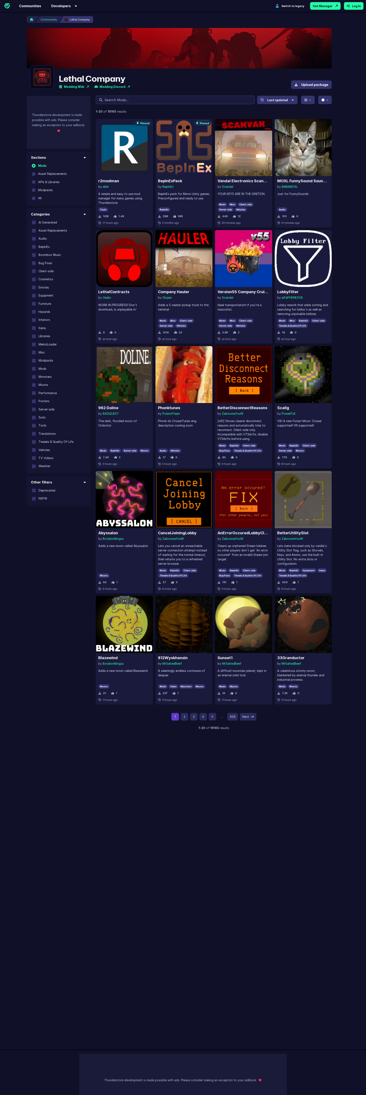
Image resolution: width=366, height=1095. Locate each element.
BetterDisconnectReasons (242, 408)
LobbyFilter (288, 292)
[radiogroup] (58, 182)
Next (245, 716)
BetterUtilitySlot (293, 533)
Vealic (107, 297)
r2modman (108, 181)
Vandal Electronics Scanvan (244, 181)
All (40, 198)
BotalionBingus (113, 538)
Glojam (167, 297)
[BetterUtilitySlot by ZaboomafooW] (303, 499)
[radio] (34, 166)
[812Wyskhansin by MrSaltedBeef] (184, 624)
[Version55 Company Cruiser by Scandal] (243, 258)
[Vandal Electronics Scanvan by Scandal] (243, 147)
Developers (61, 6)
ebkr (106, 186)
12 (239, 216)
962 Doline (108, 408)
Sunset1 (225, 658)
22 (180, 332)
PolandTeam (171, 413)
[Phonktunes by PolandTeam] (184, 374)
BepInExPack (170, 181)
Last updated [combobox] (277, 100)
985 (180, 216)
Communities (30, 6)
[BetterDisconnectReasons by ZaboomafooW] (243, 374)
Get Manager (323, 6)
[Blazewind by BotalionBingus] (124, 624)
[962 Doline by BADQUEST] (124, 374)
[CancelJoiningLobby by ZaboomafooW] (184, 499)
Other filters (41, 482)
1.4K (121, 216)
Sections (38, 157)
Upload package (314, 85)
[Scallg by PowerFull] (303, 374)
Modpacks (45, 190)
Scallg (283, 408)
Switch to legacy (292, 6)
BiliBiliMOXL (290, 186)
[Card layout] (308, 100)
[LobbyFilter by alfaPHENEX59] (303, 258)
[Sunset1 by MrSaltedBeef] (243, 624)
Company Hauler (173, 292)
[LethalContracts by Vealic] (124, 258)
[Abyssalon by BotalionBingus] (124, 499)
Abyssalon (108, 533)
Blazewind (108, 658)
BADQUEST (111, 413)
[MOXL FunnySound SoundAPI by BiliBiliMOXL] (303, 147)
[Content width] (325, 100)
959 (233, 716)
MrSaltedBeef (172, 663)
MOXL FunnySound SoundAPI (303, 181)
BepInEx (168, 186)
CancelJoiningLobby (177, 533)
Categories (40, 214)
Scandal (227, 186)
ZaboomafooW (232, 413)
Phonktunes (169, 408)
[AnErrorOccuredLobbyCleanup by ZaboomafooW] (243, 499)
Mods (42, 165)
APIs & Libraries (49, 182)
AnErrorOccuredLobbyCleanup (244, 533)
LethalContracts (113, 292)
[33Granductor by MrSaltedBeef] (303, 624)
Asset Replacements (52, 173)
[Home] (7, 6)
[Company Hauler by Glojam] (184, 258)
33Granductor (291, 658)
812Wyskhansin (173, 658)
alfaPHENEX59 (292, 297)
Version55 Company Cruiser (244, 292)
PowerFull (288, 413)
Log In (356, 6)
